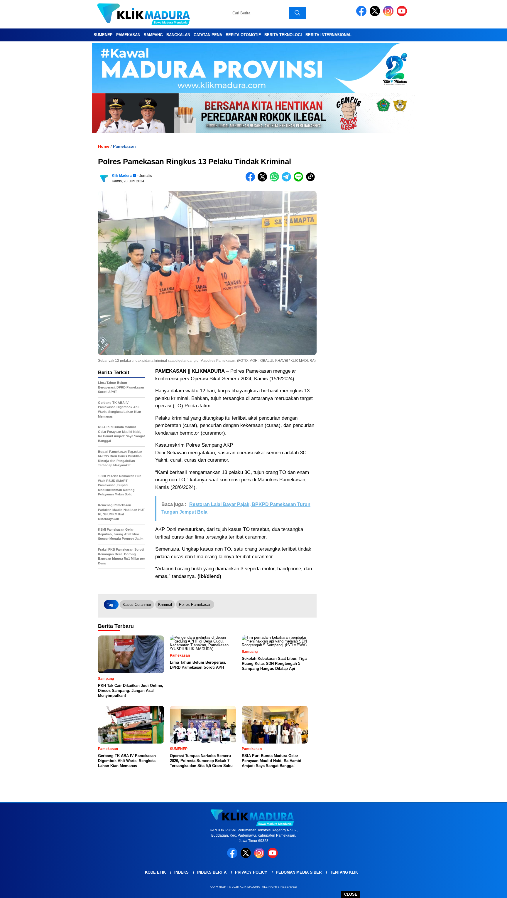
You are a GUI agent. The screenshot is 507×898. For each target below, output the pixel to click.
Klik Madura (122, 176)
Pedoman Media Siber (299, 872)
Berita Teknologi (283, 35)
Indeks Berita (212, 872)
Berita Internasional (328, 35)
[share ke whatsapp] (276, 180)
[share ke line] (300, 180)
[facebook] (362, 15)
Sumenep (103, 35)
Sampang (153, 35)
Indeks (181, 872)
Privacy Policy (251, 872)
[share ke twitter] (264, 180)
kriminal (165, 604)
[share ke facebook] (252, 180)
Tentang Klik (344, 872)
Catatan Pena (208, 35)
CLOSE (350, 894)
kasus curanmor (137, 604)
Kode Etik (155, 872)
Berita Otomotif (243, 35)
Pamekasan (128, 35)
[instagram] (389, 15)
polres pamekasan (195, 604)
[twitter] (376, 15)
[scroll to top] (487, 889)
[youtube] (403, 15)
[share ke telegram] (288, 180)
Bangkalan (178, 35)
